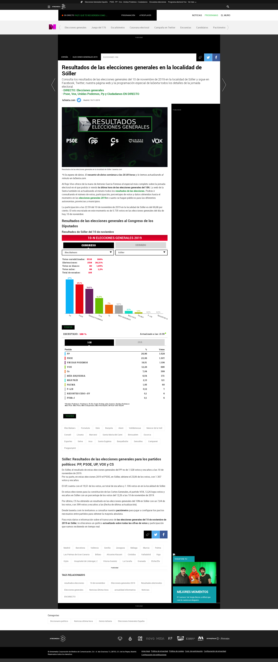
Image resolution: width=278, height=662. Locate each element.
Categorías (53, 615)
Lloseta (80, 434)
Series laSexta (105, 621)
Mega (160, 638)
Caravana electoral (139, 27)
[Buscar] (228, 6)
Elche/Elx (155, 561)
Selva (80, 441)
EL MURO (225, 15)
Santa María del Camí (112, 434)
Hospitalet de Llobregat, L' (86, 561)
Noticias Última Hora (98, 589)
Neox (140, 638)
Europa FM (190, 638)
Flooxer (225, 638)
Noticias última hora (83, 621)
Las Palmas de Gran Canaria (76, 554)
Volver (68, 327)
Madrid (67, 547)
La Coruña (127, 561)
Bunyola (109, 428)
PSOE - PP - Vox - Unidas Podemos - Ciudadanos (128, 2)
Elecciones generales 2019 (85, 57)
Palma (158, 547)
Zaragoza (120, 547)
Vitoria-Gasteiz (110, 561)
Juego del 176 (98, 27)
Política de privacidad (159, 651)
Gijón (66, 561)
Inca (90, 441)
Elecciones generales (75, 27)
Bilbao (98, 554)
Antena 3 (120, 639)
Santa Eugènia (104, 441)
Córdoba (132, 554)
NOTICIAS (197, 15)
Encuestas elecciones (157, 2)
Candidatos (202, 27)
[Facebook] (216, 57)
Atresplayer (145, 15)
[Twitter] (208, 57)
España (64, 57)
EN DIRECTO (70, 596)
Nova (150, 638)
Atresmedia (58, 638)
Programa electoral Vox (177, 2)
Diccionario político (59, 621)
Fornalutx (85, 428)
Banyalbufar (122, 441)
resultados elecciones (74, 583)
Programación (128, 15)
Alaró (120, 428)
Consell (67, 434)
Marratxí (93, 434)
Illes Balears (69, 428)
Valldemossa (135, 428)
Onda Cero (180, 638)
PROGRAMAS (211, 15)
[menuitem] (197, 15)
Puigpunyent (70, 448)
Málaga (133, 547)
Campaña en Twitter (164, 27)
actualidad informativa (125, 589)
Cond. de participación (194, 651)
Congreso (89, 245)
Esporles (68, 441)
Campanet (153, 441)
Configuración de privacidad (215, 651)
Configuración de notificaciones (153, 654)
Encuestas (185, 27)
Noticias (145, 589)
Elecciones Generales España (96, 2)
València (95, 547)
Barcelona (80, 547)
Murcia (146, 547)
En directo (90, 15)
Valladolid (146, 554)
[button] (59, 27)
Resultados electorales (151, 583)
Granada (142, 561)
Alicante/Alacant (114, 554)
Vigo (158, 554)
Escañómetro (118, 27)
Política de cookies (176, 651)
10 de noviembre (97, 583)
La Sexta (130, 639)
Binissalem (133, 434)
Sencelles (138, 441)
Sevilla (107, 547)
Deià (98, 428)
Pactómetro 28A (221, 27)
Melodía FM (200, 638)
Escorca (147, 434)
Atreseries (170, 638)
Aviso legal (145, 651)
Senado (140, 245)
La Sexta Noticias (52, 27)
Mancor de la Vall (154, 428)
